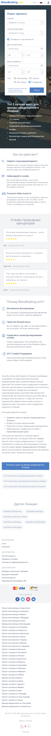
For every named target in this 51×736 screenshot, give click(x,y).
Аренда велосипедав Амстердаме (16, 624)
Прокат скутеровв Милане (13, 687)
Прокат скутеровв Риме (12, 690)
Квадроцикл (38, 82)
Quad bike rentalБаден (12, 522)
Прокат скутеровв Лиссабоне (14, 652)
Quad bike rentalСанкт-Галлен (15, 517)
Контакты (6, 547)
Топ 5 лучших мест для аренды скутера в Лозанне (23, 476)
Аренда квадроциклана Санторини (16, 703)
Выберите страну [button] (17, 22)
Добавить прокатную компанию (15, 571)
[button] (42, 2)
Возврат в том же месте (22, 39)
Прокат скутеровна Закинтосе (14, 630)
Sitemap (25, 732)
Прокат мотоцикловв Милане (14, 643)
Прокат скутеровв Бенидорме (14, 665)
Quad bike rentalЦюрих (12, 527)
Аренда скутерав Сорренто (13, 684)
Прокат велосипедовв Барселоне (16, 608)
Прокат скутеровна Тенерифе (14, 694)
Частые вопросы (9, 556)
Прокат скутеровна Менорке (14, 668)
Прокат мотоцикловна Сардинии (15, 646)
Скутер (36, 78)
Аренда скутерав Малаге (12, 678)
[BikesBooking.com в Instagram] (28, 599)
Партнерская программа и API (14, 581)
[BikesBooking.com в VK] (33, 599)
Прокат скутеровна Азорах (13, 656)
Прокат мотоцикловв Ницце (14, 637)
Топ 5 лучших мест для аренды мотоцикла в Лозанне (24, 486)
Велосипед (22, 78)
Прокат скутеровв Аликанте (13, 662)
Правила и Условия (10, 559)
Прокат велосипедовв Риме (13, 621)
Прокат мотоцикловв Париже (14, 640)
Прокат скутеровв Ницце (12, 700)
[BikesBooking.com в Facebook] (17, 599)
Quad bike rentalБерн (35, 511)
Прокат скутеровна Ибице (13, 675)
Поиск (37, 90)
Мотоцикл (22, 82)
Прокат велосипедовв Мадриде (15, 618)
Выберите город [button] (16, 33)
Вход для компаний (10, 574)
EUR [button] (34, 2)
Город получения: (15, 29)
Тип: (9, 78)
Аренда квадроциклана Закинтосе (16, 706)
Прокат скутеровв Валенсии (13, 649)
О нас (4, 544)
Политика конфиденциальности (15, 562)
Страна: (10, 18)
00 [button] (29, 55)
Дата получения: (14, 44)
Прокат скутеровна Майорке (14, 671)
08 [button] (9, 55)
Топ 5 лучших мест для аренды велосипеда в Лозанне (25, 481)
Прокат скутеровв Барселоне (14, 659)
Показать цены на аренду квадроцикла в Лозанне (25, 466)
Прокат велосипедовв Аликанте (15, 611)
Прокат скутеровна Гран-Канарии (16, 697)
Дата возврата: (14, 61)
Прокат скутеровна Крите (12, 681)
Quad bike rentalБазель (13, 511)
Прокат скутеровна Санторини (14, 627)
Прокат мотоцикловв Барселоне (15, 633)
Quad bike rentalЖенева (35, 522)
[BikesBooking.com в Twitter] (23, 599)
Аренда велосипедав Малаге (14, 614)
